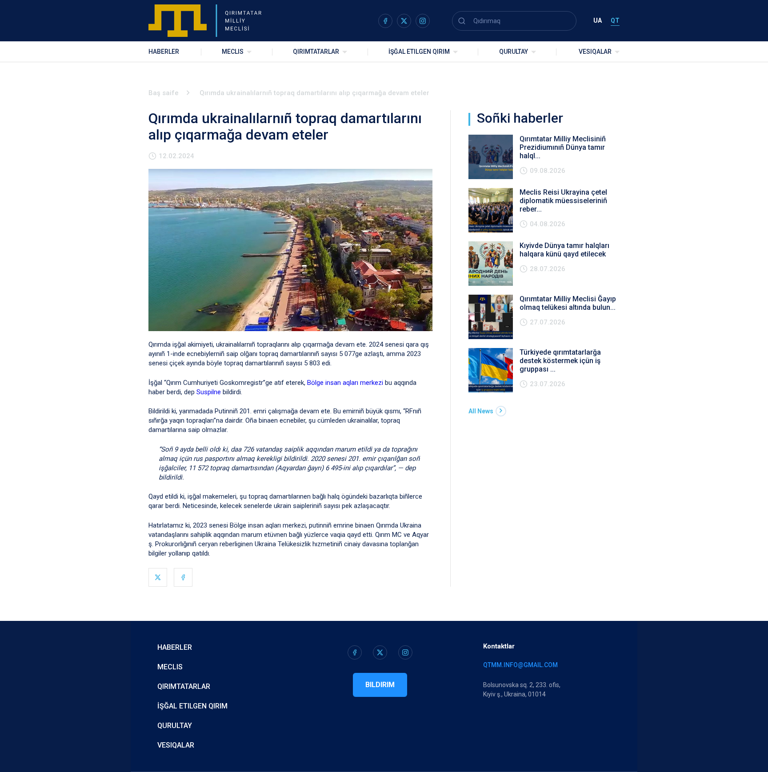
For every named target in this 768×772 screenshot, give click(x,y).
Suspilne (208, 392)
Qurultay (513, 51)
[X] (157, 577)
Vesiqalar (595, 51)
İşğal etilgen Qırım (192, 706)
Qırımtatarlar (316, 51)
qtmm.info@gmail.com (520, 664)
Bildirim (380, 684)
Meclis (233, 51)
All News (480, 411)
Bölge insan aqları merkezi (345, 383)
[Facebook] (183, 577)
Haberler (163, 51)
